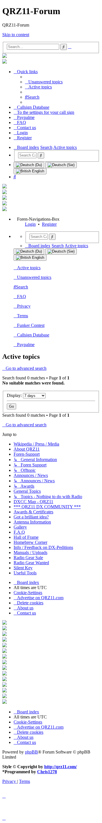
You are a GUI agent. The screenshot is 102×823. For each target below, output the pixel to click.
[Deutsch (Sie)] (61, 165)
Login (30, 224)
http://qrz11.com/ (60, 766)
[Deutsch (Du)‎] (29, 165)
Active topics (29, 267)
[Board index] (4, 56)
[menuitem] (44, 81)
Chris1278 (47, 771)
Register (49, 224)
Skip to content (15, 34)
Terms (22, 315)
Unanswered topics (34, 277)
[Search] (41, 155)
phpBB (31, 752)
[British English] (30, 171)
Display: (15, 395)
